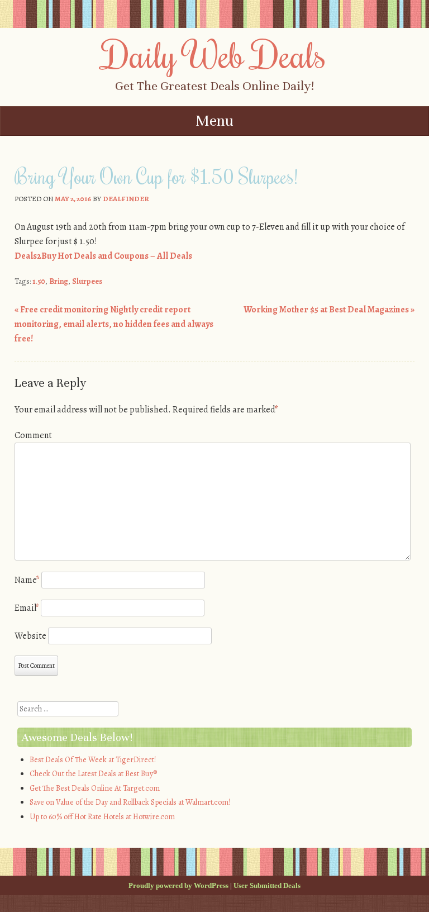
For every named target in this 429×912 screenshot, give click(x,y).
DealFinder (126, 198)
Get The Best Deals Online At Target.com (95, 788)
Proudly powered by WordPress (178, 885)
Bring (58, 281)
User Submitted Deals (267, 885)
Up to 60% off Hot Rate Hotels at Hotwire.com (102, 816)
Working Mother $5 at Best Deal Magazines (329, 309)
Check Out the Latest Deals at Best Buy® (93, 773)
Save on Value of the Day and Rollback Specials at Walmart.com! (130, 802)
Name (27, 580)
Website (30, 636)
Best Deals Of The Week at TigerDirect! (93, 759)
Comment (33, 435)
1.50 (38, 281)
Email (27, 608)
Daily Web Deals (214, 54)
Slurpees (87, 281)
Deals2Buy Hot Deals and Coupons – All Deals (103, 256)
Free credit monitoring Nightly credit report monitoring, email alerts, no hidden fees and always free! (114, 323)
